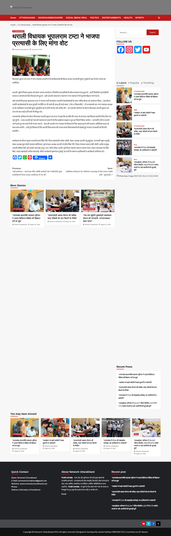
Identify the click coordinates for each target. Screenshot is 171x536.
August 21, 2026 (106, 224)
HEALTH (128, 18)
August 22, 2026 (141, 453)
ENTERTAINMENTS (111, 18)
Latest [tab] (122, 82)
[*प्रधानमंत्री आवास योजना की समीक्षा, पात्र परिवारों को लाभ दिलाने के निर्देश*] (62, 201)
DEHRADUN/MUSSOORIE (50, 18)
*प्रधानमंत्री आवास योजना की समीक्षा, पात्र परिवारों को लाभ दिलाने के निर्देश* (145, 131)
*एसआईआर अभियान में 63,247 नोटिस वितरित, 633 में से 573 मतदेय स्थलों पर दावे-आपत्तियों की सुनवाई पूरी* (137, 404)
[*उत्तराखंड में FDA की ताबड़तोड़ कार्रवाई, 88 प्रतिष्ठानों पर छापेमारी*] (124, 147)
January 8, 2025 (37, 49)
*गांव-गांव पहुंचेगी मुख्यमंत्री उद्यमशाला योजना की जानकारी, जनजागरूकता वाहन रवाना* (97, 218)
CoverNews (130, 532)
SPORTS (139, 18)
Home (13, 18)
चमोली (135, 110)
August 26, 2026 (35, 224)
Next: (89, 171)
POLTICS (94, 18)
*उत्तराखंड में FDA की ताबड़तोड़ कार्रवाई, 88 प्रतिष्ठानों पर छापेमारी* (137, 396)
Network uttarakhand (21, 49)
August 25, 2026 (70, 221)
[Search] (159, 18)
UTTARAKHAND (27, 18)
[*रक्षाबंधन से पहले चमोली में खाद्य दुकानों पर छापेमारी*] (124, 112)
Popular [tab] (134, 82)
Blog (135, 144)
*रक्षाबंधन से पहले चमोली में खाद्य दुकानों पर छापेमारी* (135, 382)
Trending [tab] (148, 82)
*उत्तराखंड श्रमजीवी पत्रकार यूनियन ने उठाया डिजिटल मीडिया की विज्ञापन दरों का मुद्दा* (26, 218)
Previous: (37, 171)
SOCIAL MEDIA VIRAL (76, 18)
